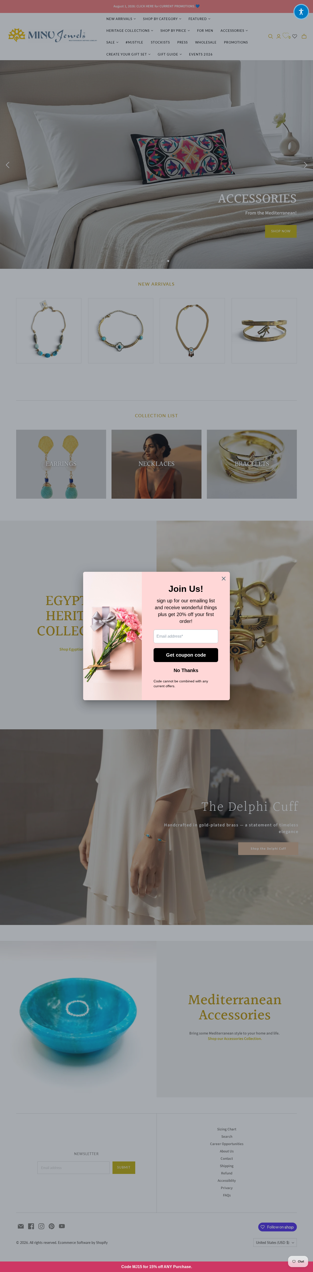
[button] (301, 12)
